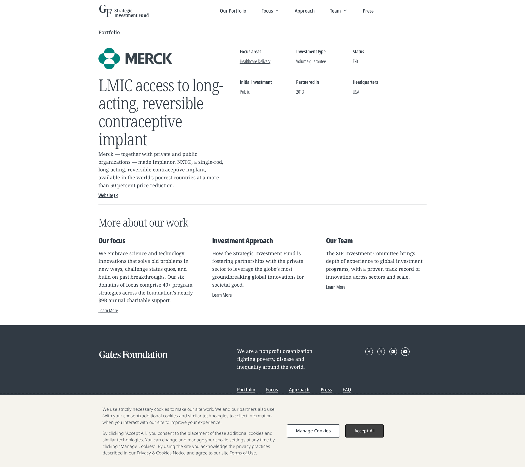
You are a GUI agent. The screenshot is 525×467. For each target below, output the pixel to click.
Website (105, 195)
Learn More (108, 310)
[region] (262, 431)
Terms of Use (243, 453)
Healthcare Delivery (255, 61)
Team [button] (335, 10)
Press (368, 10)
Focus (272, 389)
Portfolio (246, 389)
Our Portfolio (233, 10)
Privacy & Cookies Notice (161, 453)
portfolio (109, 32)
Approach (305, 10)
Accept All (364, 431)
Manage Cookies (313, 431)
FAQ (347, 389)
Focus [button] (267, 10)
